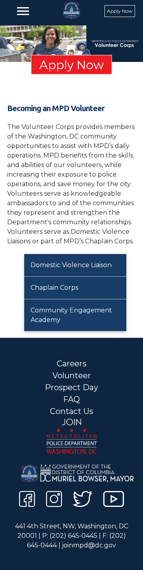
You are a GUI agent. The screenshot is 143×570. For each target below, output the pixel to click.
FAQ (71, 399)
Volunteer (71, 375)
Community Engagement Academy (71, 315)
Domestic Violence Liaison (71, 265)
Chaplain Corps (54, 287)
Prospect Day (71, 387)
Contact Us (71, 411)
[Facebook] (27, 500)
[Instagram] (54, 500)
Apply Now (120, 11)
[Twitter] (82, 500)
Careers (72, 363)
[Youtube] (113, 500)
